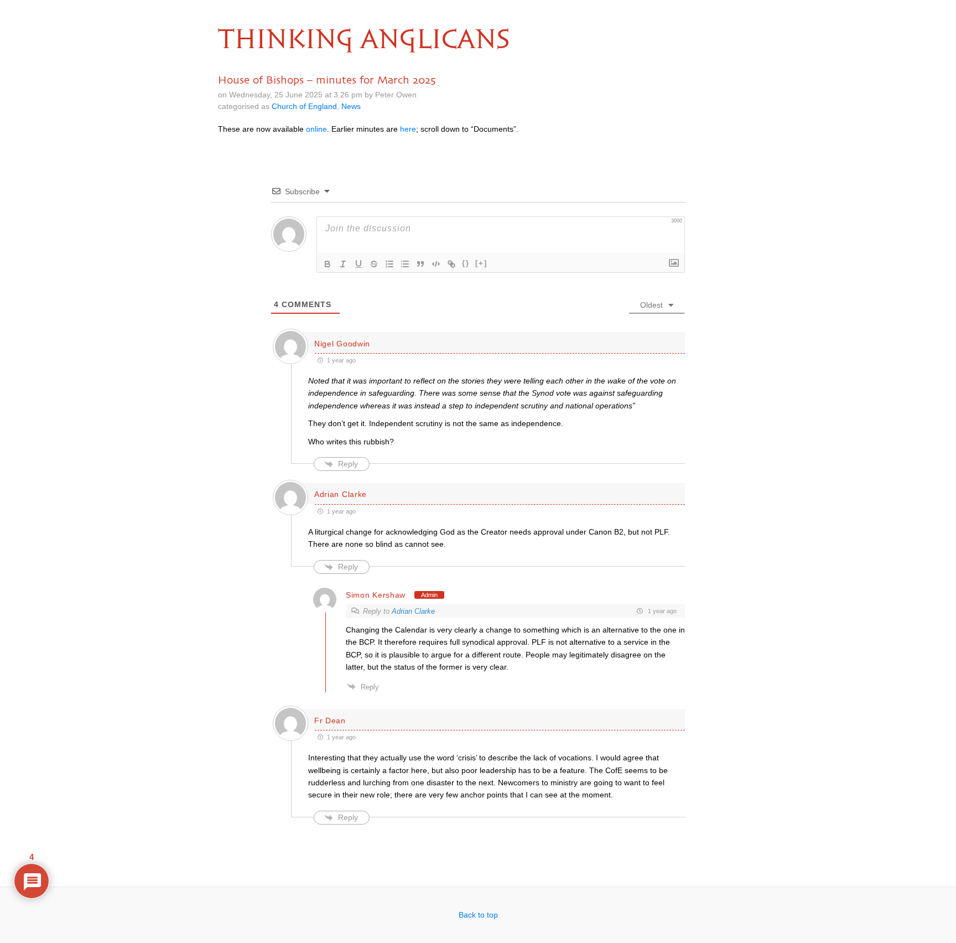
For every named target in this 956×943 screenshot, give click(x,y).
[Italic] (343, 264)
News (351, 106)
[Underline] (358, 264)
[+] (481, 263)
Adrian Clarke (413, 611)
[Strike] (374, 264)
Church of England (304, 106)
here (408, 129)
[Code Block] (436, 264)
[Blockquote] (420, 264)
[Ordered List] (389, 264)
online (316, 129)
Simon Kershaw (376, 594)
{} (466, 263)
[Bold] (327, 264)
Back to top (478, 914)
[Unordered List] (405, 264)
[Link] (451, 264)
